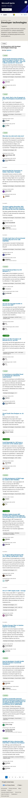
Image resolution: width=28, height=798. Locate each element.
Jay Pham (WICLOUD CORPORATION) (10, 730)
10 (19, 777)
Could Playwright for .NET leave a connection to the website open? (13, 443)
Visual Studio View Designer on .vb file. (13, 414)
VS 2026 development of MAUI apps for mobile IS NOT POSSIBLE (13, 479)
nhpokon (7, 398)
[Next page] (22, 777)
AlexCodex (7, 683)
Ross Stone (7, 254)
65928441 (7, 196)
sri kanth (7, 120)
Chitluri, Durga (8, 724)
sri (5, 87)
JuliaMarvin (8, 227)
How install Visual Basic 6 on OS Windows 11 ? (12, 270)
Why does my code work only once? (13, 136)
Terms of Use (18, 792)
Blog (19, 788)
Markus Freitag (8, 615)
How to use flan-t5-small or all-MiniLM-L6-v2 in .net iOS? (12, 339)
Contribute (3, 790)
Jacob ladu (7, 651)
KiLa (6, 504)
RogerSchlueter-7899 (10, 155)
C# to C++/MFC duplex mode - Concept (14, 590)
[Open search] (21, 14)
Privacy (9, 790)
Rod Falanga (8, 462)
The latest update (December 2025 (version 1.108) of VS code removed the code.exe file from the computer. (14, 208)
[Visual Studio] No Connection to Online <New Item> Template (12, 171)
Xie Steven (7, 763)
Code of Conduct (5, 794)
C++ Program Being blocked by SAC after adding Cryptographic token (13, 555)
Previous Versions (13, 788)
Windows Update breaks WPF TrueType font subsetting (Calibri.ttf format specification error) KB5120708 (14, 515)
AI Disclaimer (4, 788)
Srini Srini (7, 81)
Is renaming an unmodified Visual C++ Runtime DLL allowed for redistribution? (13, 375)
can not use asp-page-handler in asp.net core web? (12, 304)
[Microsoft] (14, 15)
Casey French (8, 575)
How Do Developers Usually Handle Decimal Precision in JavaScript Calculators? (13, 663)
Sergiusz (7, 498)
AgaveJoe (7, 468)
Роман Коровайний (10, 222)
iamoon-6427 (8, 191)
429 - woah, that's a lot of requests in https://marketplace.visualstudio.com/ (14, 99)
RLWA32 (7, 580)
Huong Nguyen (8, 645)
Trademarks (14, 794)
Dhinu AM (7, 544)
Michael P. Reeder (9, 432)
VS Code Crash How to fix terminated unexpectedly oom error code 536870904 (14, 239)
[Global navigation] (1, 14)
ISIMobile (7, 539)
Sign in (25, 14)
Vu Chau (7, 125)
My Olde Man (8, 293)
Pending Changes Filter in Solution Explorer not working (13, 626)
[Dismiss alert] (26, 2)
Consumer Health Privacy (7, 792)
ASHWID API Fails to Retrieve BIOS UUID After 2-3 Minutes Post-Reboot (13, 742)
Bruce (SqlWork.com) (10, 160)
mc (6, 323)
